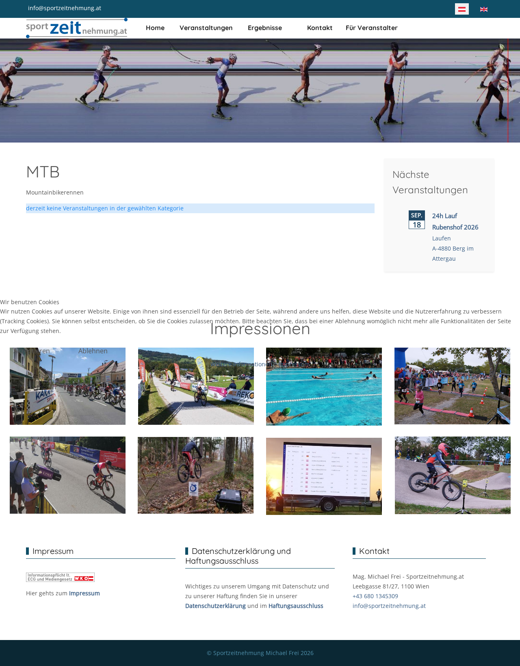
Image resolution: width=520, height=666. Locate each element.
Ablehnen (93, 350)
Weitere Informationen (241, 364)
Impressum (294, 364)
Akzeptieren (31, 350)
